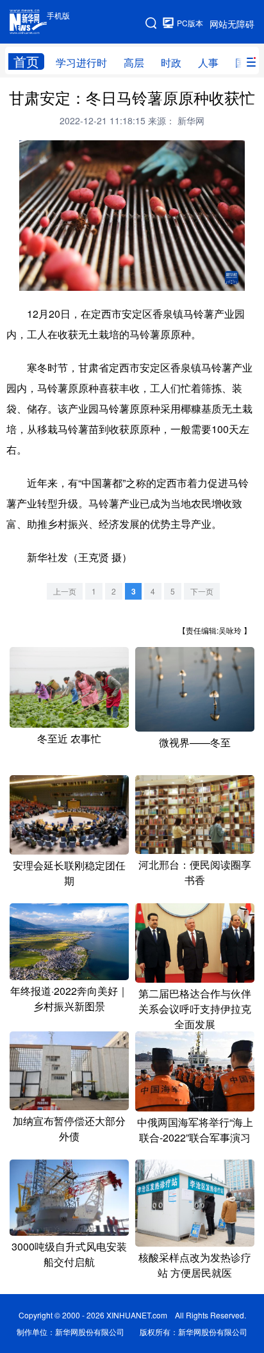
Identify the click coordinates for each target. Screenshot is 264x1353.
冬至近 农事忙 (69, 738)
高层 (134, 62)
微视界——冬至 (195, 742)
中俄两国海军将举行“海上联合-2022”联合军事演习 (195, 1130)
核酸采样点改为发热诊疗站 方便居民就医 (194, 1265)
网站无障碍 (232, 23)
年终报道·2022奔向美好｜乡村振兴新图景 (69, 998)
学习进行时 (81, 62)
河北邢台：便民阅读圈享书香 (194, 872)
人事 (208, 62)
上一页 (64, 591)
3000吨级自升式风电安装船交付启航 (69, 1254)
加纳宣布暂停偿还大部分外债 (69, 1128)
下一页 (201, 591)
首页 (26, 61)
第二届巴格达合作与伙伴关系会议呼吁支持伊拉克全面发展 (194, 1008)
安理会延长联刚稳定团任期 (69, 873)
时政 (171, 62)
